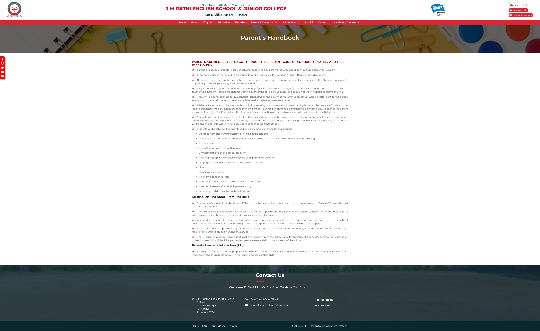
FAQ (204, 326)
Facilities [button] (240, 22)
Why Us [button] (207, 22)
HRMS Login (519, 5)
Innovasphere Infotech (334, 326)
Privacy (233, 326)
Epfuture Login (520, 10)
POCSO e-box (323, 305)
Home (183, 22)
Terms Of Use (218, 326)
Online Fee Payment (522, 15)
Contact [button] (323, 22)
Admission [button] (224, 22)
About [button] (194, 22)
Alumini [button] (308, 22)
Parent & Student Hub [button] (264, 22)
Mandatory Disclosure (346, 22)
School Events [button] (290, 22)
